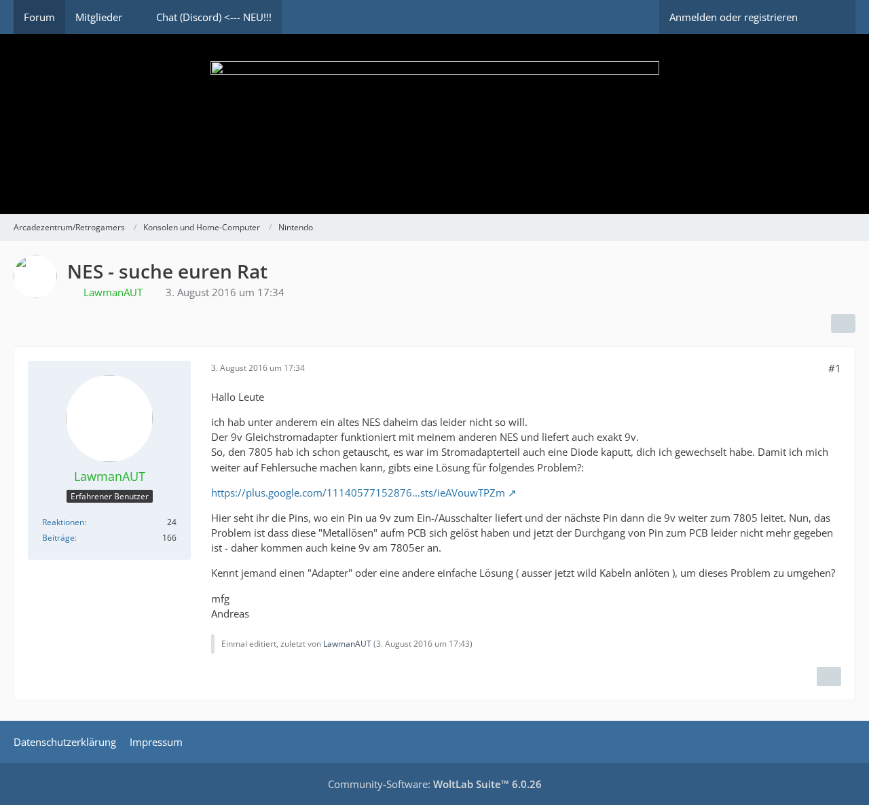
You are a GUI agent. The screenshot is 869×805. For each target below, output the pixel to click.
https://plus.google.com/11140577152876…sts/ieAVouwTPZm (358, 492)
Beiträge (58, 537)
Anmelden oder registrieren (733, 17)
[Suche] (831, 17)
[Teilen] (843, 323)
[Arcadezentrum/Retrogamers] (434, 124)
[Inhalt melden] (829, 676)
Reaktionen (63, 522)
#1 (834, 368)
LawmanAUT (347, 643)
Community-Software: (435, 784)
